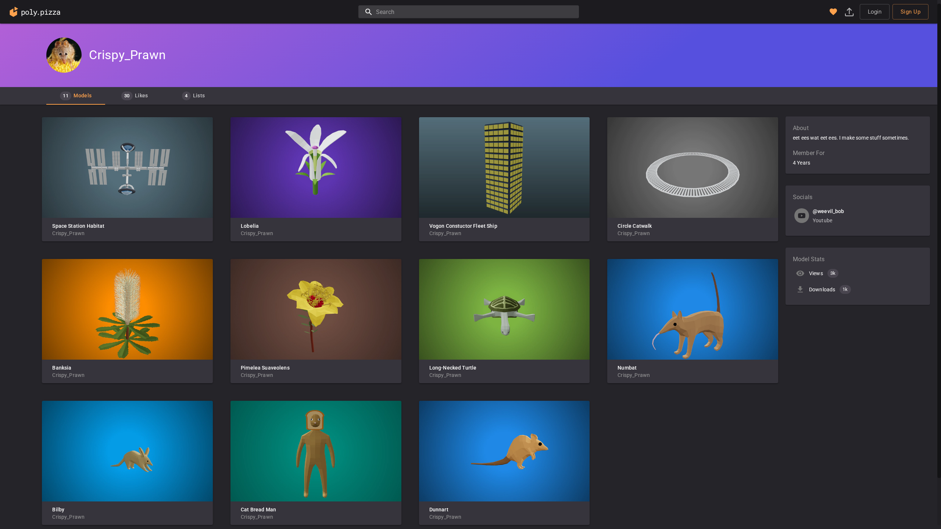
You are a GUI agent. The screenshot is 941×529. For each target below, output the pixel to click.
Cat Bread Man (258, 509)
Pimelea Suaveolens (265, 368)
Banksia (61, 368)
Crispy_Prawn (68, 233)
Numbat (627, 368)
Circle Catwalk (635, 226)
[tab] (75, 96)
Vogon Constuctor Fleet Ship (463, 226)
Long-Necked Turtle (453, 368)
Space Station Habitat (78, 226)
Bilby (58, 509)
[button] (833, 11)
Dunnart (438, 509)
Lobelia (250, 226)
